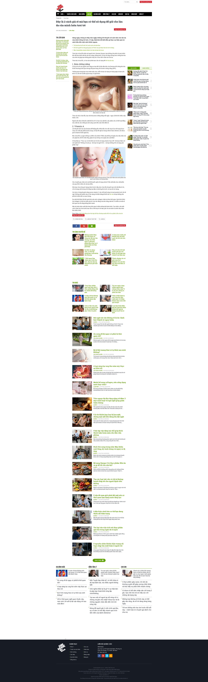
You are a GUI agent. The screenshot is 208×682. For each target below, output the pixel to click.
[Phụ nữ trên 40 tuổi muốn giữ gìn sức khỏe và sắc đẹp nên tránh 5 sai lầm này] (105, 252)
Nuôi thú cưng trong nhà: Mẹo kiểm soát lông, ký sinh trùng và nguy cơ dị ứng (109, 449)
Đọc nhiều (134, 68)
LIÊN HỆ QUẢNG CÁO (105, 644)
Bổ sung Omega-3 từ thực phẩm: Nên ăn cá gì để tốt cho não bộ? (109, 464)
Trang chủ (58, 18)
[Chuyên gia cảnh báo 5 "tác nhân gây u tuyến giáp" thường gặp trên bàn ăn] (130, 145)
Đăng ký (141, 14)
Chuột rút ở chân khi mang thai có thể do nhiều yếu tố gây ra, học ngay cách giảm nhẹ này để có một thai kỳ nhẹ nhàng (142, 574)
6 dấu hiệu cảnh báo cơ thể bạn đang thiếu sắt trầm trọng (108, 512)
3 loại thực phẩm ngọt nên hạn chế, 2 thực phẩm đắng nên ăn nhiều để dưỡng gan (91, 289)
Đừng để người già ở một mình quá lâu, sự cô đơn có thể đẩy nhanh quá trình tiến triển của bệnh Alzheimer (104, 610)
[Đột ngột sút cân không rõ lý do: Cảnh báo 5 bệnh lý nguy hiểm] (82, 323)
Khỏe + (95, 322)
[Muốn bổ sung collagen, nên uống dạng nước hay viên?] (82, 388)
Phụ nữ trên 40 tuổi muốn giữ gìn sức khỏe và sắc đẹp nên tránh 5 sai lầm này (62, 69)
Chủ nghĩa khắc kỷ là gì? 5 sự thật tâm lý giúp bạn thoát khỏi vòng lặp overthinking (104, 591)
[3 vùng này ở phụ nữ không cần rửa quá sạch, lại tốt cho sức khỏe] (105, 237)
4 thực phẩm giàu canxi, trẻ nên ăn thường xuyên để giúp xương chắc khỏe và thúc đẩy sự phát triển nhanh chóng (136, 584)
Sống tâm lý (106, 14)
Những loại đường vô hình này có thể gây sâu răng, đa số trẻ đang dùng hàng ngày (136, 601)
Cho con (114, 14)
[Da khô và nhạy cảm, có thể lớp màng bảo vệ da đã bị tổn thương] (78, 252)
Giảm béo (120, 14)
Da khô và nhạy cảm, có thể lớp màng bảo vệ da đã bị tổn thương (62, 61)
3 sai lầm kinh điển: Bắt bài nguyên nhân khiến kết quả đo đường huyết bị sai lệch (119, 309)
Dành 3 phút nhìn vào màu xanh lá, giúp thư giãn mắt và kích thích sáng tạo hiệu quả (141, 89)
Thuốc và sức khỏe (72, 14)
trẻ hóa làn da (110, 60)
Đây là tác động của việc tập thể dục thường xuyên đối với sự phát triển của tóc (101, 213)
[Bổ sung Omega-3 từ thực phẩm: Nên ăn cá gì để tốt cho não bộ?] (82, 468)
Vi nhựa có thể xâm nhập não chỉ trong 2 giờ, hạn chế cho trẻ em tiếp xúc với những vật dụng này (137, 593)
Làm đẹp (89, 14)
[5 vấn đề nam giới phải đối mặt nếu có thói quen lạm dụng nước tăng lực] (82, 500)
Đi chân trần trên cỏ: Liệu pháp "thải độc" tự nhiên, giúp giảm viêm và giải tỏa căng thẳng (141, 138)
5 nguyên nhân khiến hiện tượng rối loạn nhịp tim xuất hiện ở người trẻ (108, 545)
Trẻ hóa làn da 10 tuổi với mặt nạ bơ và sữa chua (87, 45)
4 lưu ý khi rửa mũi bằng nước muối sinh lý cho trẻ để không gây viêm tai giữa (91, 308)
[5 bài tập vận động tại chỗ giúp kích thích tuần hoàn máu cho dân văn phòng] (82, 436)
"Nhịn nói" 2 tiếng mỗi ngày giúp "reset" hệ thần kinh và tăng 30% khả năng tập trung (141, 114)
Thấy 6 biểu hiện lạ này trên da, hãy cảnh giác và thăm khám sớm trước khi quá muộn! (119, 299)
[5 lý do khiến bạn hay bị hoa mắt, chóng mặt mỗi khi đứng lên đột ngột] (82, 420)
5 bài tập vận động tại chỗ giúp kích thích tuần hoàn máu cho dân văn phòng (108, 433)
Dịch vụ (127, 14)
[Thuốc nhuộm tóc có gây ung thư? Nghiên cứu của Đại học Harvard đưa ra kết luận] (105, 261)
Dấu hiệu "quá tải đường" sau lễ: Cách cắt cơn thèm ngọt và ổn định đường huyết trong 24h (140, 106)
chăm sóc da (79, 219)
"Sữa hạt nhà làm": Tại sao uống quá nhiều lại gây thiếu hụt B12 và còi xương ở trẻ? (141, 129)
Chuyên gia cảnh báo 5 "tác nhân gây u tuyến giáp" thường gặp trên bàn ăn (141, 145)
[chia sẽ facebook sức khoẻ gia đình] (99, 655)
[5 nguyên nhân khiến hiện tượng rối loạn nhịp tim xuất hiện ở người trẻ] (82, 549)
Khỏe (63, 14)
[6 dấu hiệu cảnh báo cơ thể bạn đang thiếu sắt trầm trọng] (82, 517)
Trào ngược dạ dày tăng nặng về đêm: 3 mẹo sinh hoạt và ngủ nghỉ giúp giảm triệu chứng (109, 400)
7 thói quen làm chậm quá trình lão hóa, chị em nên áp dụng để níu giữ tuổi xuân (62, 76)
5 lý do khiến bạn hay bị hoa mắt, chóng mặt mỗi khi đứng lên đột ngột (108, 416)
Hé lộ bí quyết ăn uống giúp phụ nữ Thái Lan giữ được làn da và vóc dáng (94, 47)
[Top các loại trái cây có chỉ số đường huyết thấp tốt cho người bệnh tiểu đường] (82, 484)
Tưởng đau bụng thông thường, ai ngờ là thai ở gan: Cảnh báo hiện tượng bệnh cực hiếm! (141, 97)
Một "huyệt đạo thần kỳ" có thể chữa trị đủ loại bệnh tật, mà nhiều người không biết (104, 582)
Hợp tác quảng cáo (145, 2)
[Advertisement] (99, 275)
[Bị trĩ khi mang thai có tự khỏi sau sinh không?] (82, 355)
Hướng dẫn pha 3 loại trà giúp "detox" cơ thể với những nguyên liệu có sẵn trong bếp (140, 73)
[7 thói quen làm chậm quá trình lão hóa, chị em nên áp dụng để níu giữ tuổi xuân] (78, 261)
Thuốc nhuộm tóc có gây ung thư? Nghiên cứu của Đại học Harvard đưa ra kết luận (118, 261)
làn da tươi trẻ (91, 219)
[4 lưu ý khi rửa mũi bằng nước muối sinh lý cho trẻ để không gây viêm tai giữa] (78, 308)
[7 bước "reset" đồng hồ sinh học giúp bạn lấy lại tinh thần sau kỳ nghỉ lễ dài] (130, 122)
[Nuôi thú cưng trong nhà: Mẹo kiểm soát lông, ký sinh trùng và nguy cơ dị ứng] (82, 452)
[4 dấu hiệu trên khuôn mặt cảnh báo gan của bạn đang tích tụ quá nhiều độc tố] (130, 81)
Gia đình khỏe (97, 14)
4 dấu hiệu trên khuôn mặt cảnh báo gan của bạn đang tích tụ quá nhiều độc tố (141, 81)
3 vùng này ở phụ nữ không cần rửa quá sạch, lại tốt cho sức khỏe (62, 55)
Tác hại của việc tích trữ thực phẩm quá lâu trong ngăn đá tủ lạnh (108, 528)
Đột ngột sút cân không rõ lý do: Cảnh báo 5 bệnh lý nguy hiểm (108, 319)
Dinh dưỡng (82, 14)
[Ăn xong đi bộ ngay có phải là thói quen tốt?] (82, 339)
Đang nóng (146, 68)
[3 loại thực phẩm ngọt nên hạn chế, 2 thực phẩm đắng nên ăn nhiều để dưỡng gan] (78, 288)
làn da (111, 194)
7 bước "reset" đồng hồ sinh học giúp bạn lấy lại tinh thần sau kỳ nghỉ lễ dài (141, 122)
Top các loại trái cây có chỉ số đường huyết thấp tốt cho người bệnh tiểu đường (108, 481)
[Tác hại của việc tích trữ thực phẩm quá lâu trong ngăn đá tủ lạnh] (82, 533)
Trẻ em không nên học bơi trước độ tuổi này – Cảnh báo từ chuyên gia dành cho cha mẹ (136, 610)
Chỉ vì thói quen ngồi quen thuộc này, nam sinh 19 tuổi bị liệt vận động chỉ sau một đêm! (71, 601)
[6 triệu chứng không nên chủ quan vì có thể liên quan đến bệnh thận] (78, 298)
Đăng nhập (134, 14)
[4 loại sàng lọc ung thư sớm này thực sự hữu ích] (82, 371)
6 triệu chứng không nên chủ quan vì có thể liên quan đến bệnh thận (91, 298)
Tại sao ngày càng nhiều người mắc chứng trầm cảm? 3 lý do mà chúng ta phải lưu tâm (118, 289)
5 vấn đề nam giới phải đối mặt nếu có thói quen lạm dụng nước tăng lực (108, 496)
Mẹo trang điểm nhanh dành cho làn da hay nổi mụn (89, 50)
